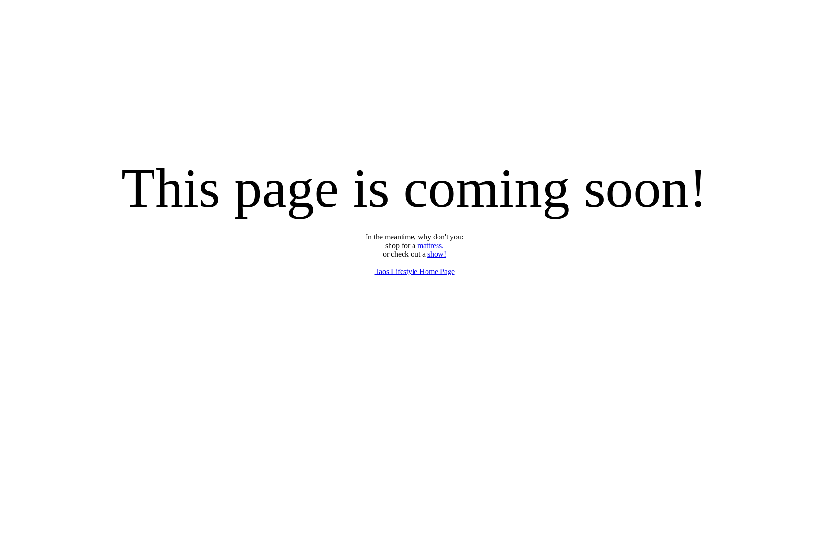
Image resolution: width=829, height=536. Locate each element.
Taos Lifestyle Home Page (415, 271)
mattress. (430, 245)
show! (436, 254)
